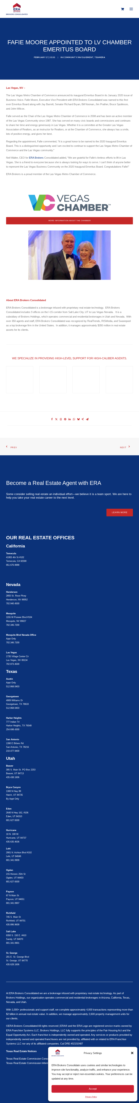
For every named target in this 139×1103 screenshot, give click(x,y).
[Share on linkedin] (69, 419)
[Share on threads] (61, 419)
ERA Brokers (36, 157)
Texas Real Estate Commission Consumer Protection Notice (39, 1058)
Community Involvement (78, 57)
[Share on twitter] (56, 419)
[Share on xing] (83, 419)
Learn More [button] (119, 512)
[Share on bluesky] (78, 419)
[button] (132, 1053)
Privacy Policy (91, 1097)
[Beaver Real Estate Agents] (69, 771)
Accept (93, 1088)
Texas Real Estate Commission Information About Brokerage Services (45, 1063)
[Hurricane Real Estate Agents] (69, 873)
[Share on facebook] (52, 419)
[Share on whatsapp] (74, 419)
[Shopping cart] (121, 8)
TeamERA (99, 57)
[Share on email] (87, 419)
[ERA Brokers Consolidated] (17, 9)
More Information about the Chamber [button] (69, 220)
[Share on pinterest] (65, 419)
